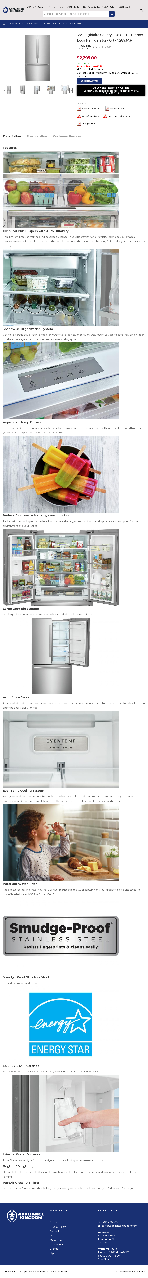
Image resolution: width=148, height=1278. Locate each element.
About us (55, 1222)
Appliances (35, 7)
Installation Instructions (119, 116)
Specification (37, 136)
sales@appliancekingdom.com (116, 90)
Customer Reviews (67, 136)
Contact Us (89, 90)
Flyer (53, 1253)
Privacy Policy (58, 1226)
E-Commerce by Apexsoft (130, 1271)
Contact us (56, 1231)
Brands (54, 1248)
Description (12, 136)
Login (53, 1235)
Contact (124, 7)
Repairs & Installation (98, 7)
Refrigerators (32, 23)
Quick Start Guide (90, 116)
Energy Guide (88, 123)
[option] (38, 58)
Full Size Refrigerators (54, 23)
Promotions (56, 1244)
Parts (51, 7)
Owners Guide (117, 108)
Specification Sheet (91, 108)
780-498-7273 (111, 93)
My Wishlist (56, 1240)
